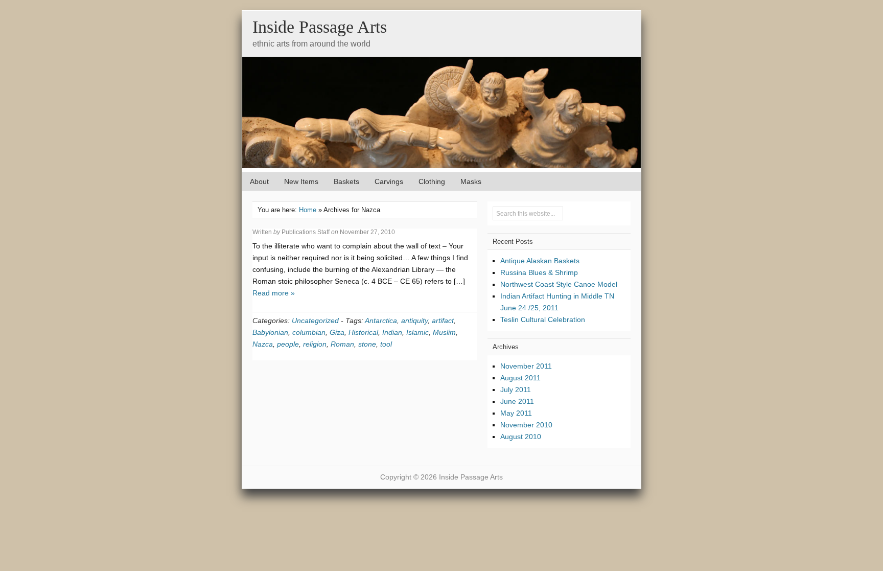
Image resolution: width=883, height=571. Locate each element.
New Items (301, 181)
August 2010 (520, 436)
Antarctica (381, 320)
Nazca (262, 344)
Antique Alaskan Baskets (539, 261)
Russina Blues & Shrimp (539, 272)
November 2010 (526, 425)
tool (386, 344)
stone (367, 344)
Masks (470, 181)
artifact (443, 320)
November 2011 (526, 366)
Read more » (273, 293)
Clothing (432, 181)
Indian (392, 332)
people (288, 344)
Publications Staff (306, 232)
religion (315, 344)
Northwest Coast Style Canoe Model (558, 284)
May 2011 (516, 413)
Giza (337, 332)
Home (307, 210)
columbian (309, 332)
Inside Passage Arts (319, 26)
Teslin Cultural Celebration (542, 319)
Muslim (444, 332)
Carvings (389, 181)
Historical (363, 332)
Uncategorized (315, 320)
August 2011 (520, 378)
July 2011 (515, 389)
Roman (342, 344)
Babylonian (270, 332)
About (259, 181)
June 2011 (517, 401)
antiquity (414, 320)
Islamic (417, 332)
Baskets (346, 181)
